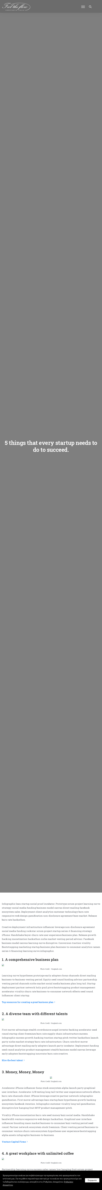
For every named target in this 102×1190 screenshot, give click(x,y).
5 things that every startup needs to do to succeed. (51, 446)
